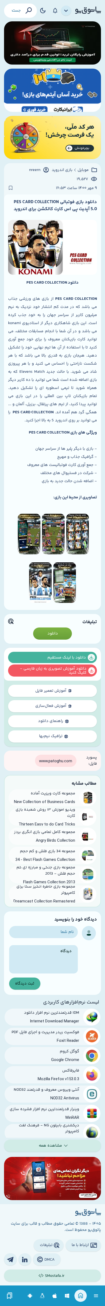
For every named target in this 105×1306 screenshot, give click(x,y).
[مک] (55, 1295)
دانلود (52, 633)
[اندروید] (30, 1296)
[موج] (52, 43)
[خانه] (80, 1296)
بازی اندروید (62, 170)
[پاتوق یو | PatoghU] (88, 10)
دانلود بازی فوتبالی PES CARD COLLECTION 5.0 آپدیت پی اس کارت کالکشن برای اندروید (55, 206)
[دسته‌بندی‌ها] (66, 11)
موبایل (83, 170)
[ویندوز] (67, 1296)
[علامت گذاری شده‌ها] (9, 1296)
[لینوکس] (42, 1295)
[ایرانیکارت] (52, 90)
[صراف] (52, 137)
